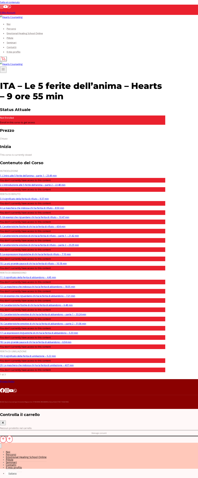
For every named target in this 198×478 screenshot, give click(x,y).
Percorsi (11, 28)
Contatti (11, 47)
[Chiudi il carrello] (3, 422)
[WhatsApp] (9, 7)
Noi (8, 24)
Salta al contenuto (10, 2)
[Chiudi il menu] (1, 445)
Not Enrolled (7, 117)
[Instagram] (1, 7)
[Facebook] (2, 391)
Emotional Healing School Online (25, 33)
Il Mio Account (7, 12)
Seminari (11, 42)
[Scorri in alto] (3, 439)
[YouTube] (5, 7)
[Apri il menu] (3, 69)
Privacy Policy (7, 381)
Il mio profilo (13, 51)
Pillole (10, 38)
